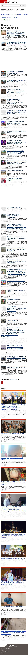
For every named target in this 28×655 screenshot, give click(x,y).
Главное (4, 14)
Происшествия (6, 17)
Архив (10, 14)
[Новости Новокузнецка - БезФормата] (8, 2)
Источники (17, 14)
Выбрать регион (4, 651)
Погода (24, 14)
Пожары (15, 17)
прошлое (13, 379)
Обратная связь (4, 650)
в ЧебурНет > (5, 20)
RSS (12, 652)
